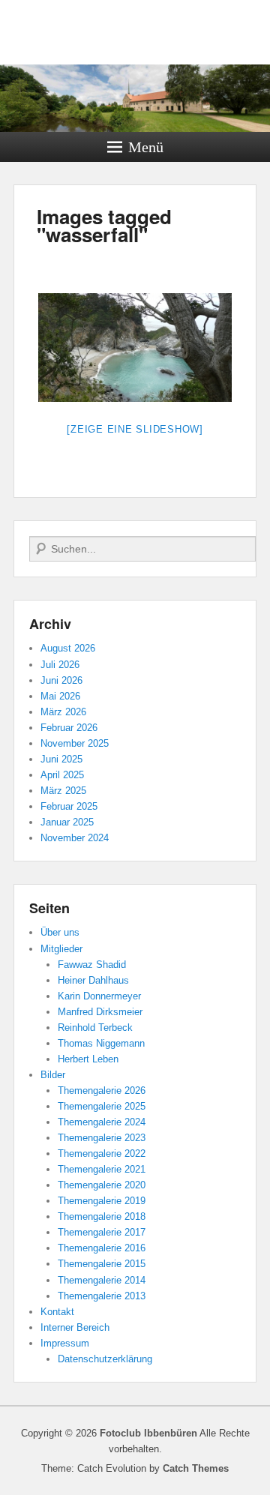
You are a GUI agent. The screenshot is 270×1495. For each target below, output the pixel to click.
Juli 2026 (60, 664)
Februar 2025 (69, 806)
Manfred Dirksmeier (100, 1011)
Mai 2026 (60, 696)
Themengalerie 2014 (102, 1280)
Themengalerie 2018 (102, 1216)
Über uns (60, 932)
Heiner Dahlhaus (93, 980)
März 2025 (63, 790)
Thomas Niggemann (101, 1043)
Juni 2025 (61, 759)
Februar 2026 (69, 727)
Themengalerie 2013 (102, 1296)
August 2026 (67, 648)
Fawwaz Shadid (92, 964)
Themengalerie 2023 (102, 1137)
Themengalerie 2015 (102, 1263)
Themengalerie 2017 (102, 1232)
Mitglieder (61, 948)
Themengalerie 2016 (102, 1248)
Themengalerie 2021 (102, 1169)
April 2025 (62, 774)
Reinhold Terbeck (95, 1027)
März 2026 (63, 712)
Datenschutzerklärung (105, 1359)
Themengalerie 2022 (102, 1153)
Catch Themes (196, 1468)
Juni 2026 (61, 680)
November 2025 (74, 743)
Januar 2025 (67, 822)
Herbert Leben (88, 1059)
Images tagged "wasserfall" (104, 225)
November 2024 (74, 837)
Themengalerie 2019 (102, 1200)
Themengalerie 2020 (102, 1185)
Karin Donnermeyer (99, 996)
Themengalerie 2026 (102, 1090)
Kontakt (57, 1311)
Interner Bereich (75, 1327)
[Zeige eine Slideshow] (135, 429)
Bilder (52, 1074)
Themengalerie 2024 (102, 1122)
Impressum (64, 1343)
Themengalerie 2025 (102, 1106)
